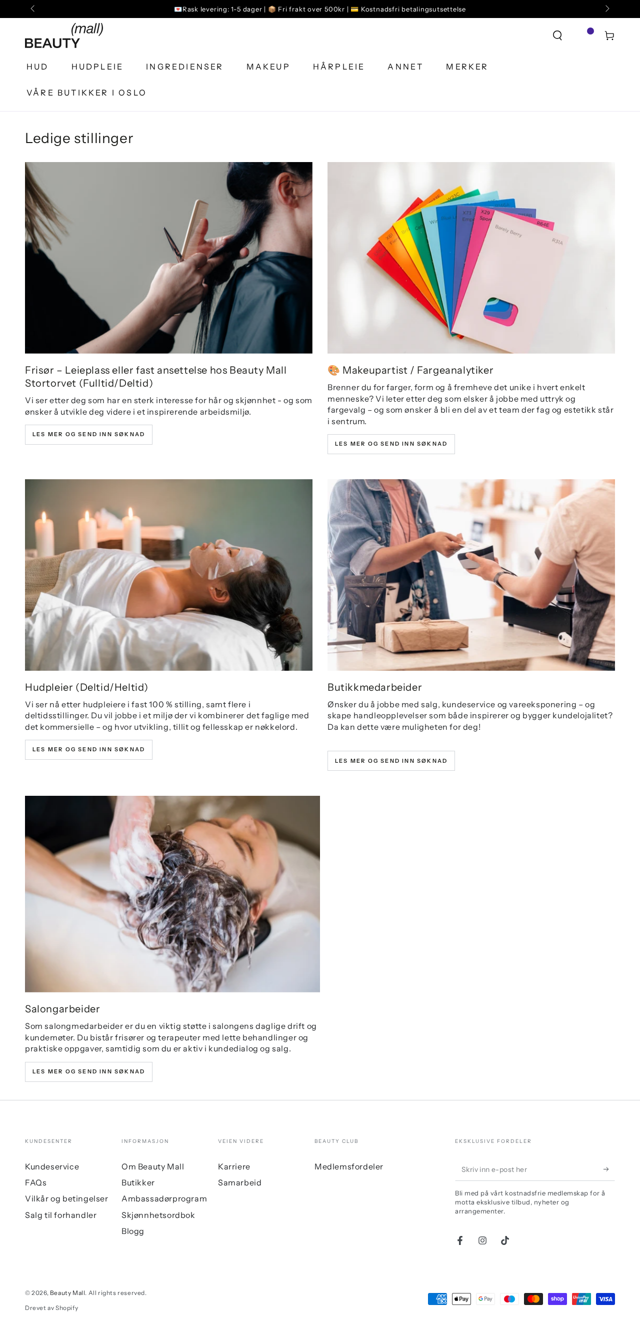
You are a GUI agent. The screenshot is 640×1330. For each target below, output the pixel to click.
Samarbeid (240, 1182)
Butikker (138, 1182)
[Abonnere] (609, 1169)
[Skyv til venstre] (33, 9)
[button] (557, 36)
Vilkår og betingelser (66, 1198)
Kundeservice (52, 1166)
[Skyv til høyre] (606, 9)
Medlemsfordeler (349, 1166)
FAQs (35, 1182)
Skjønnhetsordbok (159, 1215)
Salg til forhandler (60, 1215)
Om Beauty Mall (153, 1166)
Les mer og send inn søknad (88, 434)
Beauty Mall (68, 1292)
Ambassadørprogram (164, 1198)
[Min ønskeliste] (583, 36)
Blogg (133, 1231)
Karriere (234, 1166)
